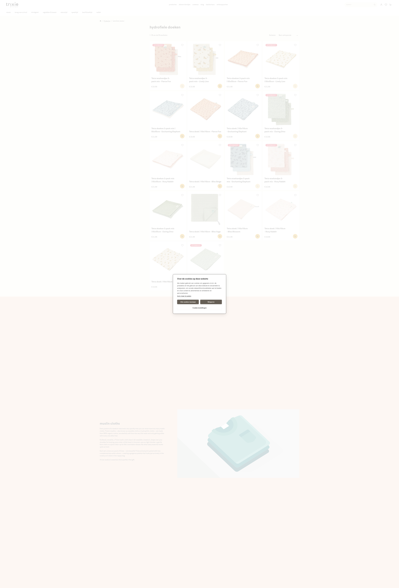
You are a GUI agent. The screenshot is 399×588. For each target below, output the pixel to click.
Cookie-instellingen (200, 308)
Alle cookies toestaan (188, 302)
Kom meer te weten (184, 296)
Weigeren (211, 302)
